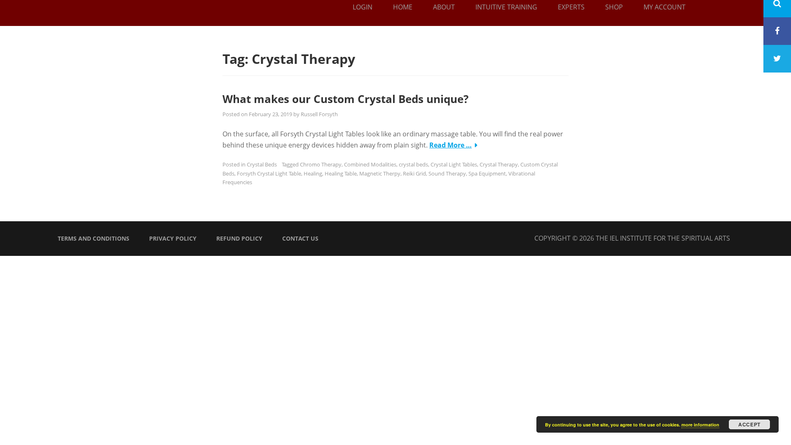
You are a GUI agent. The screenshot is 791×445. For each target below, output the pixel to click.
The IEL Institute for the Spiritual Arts (663, 238)
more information (700, 425)
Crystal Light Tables (454, 164)
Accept (749, 424)
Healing (313, 173)
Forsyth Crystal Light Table (269, 173)
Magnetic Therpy (379, 173)
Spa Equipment (487, 173)
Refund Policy (239, 238)
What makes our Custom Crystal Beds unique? (345, 98)
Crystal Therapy (499, 164)
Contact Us (300, 238)
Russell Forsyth (319, 114)
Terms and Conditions (93, 238)
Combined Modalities (370, 164)
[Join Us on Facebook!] (777, 31)
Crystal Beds (262, 164)
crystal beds (413, 164)
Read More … (450, 145)
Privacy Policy (173, 238)
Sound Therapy (447, 173)
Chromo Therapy (321, 164)
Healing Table (341, 173)
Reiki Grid (414, 173)
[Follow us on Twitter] (777, 59)
